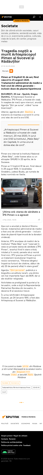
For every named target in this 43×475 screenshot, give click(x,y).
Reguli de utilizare (20, 436)
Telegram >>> (23, 371)
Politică (4, 423)
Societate (5, 383)
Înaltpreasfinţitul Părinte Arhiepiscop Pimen (16, 387)
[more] (39, 219)
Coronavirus (15, 383)
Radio (30, 374)
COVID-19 (36, 387)
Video (13, 374)
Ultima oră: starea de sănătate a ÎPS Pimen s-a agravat (21, 213)
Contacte (4, 439)
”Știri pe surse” (17, 270)
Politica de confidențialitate (11, 442)
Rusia (34, 423)
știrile (25, 366)
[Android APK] (8, 452)
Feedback (26, 445)
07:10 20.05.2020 (8, 66)
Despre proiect (7, 436)
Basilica (29, 112)
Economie (25, 423)
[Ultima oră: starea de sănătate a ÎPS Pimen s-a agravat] (21, 193)
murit (4, 392)
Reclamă (12, 439)
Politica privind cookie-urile (11, 445)
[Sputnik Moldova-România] (7, 18)
